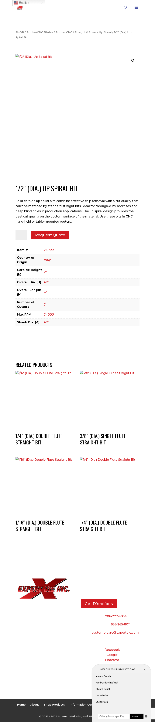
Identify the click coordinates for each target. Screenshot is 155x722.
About (34, 704)
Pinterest (112, 660)
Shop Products (54, 704)
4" (45, 292)
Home (21, 704)
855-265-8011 (120, 624)
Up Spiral (105, 32)
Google (112, 655)
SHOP (20, 32)
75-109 (49, 250)
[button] (133, 60)
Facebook (112, 650)
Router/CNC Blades (39, 32)
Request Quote (50, 235)
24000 (49, 314)
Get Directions (99, 603)
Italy (47, 260)
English (23, 2)
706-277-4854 (116, 616)
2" (45, 272)
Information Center (83, 704)
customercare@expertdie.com (115, 632)
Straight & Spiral (85, 32)
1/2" (46, 282)
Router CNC (64, 32)
